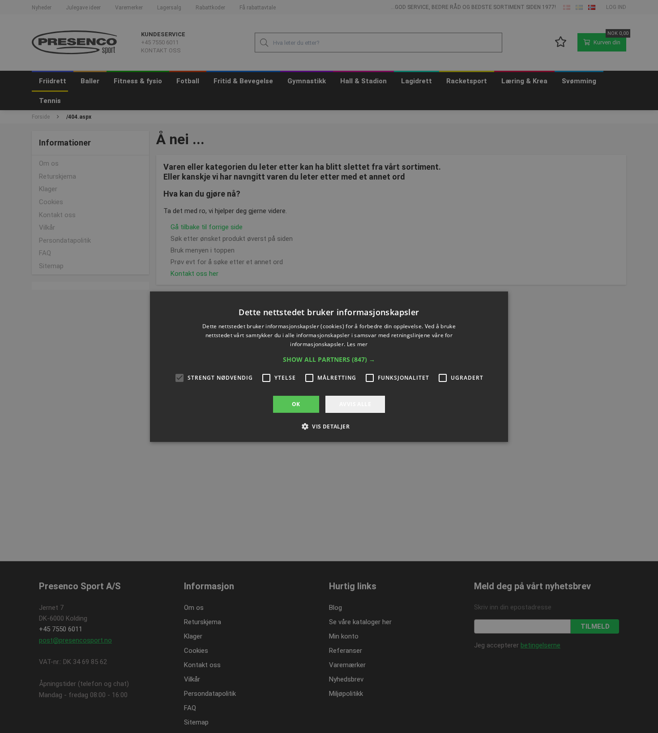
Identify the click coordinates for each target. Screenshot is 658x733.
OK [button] (296, 403)
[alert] (329, 366)
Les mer (357, 343)
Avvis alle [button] (355, 403)
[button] (329, 359)
